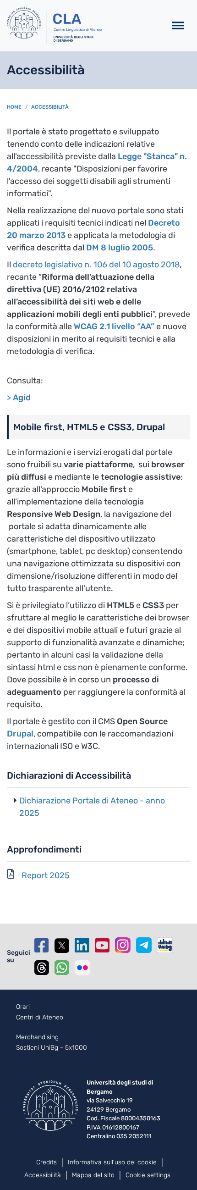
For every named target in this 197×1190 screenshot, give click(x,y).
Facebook (41, 945)
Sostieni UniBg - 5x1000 (51, 1048)
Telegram (144, 945)
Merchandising (37, 1037)
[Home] (83, 26)
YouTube (102, 945)
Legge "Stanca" (149, 156)
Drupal (20, 734)
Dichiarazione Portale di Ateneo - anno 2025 (92, 807)
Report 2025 (46, 875)
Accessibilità (50, 107)
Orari (23, 1007)
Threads (41, 967)
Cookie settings (148, 1175)
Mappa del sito (93, 1175)
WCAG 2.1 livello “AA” (114, 326)
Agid (22, 398)
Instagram (123, 945)
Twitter (62, 945)
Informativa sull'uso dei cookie (112, 1162)
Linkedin (82, 945)
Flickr (82, 967)
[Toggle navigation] (178, 25)
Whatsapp (62, 967)
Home (14, 107)
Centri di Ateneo (39, 1017)
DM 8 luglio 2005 (119, 248)
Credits (46, 1162)
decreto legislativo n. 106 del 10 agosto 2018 (96, 265)
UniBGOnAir (165, 945)
